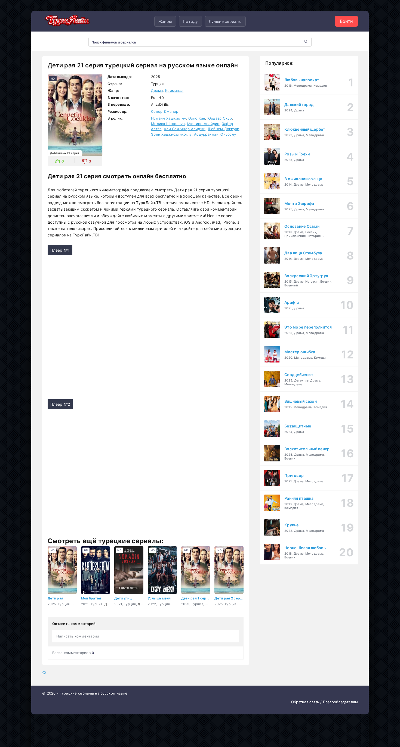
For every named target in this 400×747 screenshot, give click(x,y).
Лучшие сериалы (225, 21)
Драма (157, 90)
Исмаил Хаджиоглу (168, 118)
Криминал (174, 90)
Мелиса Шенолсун (168, 123)
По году (190, 21)
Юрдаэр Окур (219, 118)
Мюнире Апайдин (203, 123)
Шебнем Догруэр (223, 129)
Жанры (165, 21)
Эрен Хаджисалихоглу (171, 134)
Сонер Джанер (164, 111)
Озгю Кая (196, 118)
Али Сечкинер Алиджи (184, 129)
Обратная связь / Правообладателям (324, 702)
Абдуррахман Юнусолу (215, 134)
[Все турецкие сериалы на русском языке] (66, 21)
